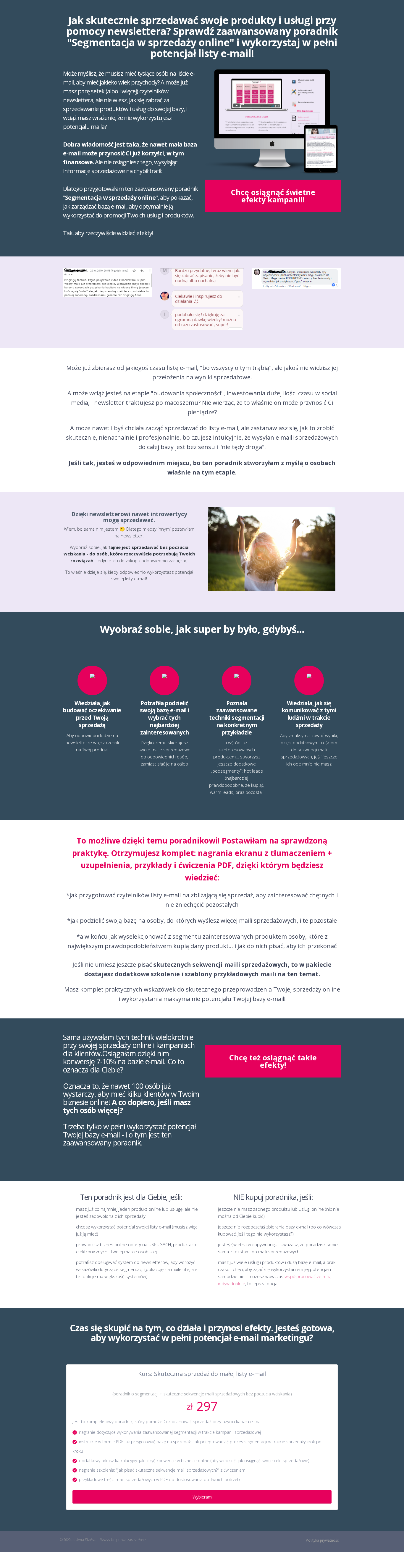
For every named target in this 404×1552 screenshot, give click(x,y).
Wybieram (202, 1497)
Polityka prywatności (323, 1540)
